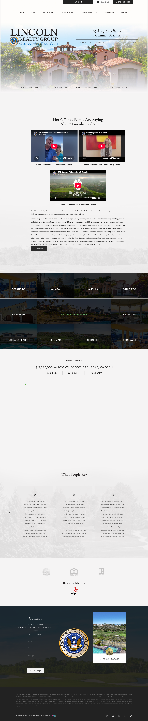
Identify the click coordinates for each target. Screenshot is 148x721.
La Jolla (92, 289)
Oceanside (18, 289)
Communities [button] (108, 12)
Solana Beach (18, 340)
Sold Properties (116, 87)
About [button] (33, 12)
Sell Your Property (58, 87)
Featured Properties (29, 87)
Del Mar (55, 340)
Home (22, 12)
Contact (124, 12)
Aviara (55, 289)
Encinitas (129, 314)
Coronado (129, 340)
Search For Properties (87, 87)
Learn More (39, 249)
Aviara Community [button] (89, 12)
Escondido (92, 340)
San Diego (129, 289)
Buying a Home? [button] (49, 12)
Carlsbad (18, 314)
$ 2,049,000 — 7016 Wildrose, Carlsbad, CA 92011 (74, 367)
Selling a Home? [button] (69, 12)
